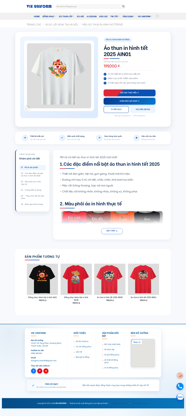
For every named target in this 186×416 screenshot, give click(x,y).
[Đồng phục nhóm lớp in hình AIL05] (76, 279)
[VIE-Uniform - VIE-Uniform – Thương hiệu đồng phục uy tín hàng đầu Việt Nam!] (39, 6)
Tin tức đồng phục (83, 346)
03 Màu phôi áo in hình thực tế (31, 183)
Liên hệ (79, 352)
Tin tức (114, 16)
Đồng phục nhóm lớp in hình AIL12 (42, 297)
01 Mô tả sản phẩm (29, 167)
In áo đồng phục (111, 367)
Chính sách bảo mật (119, 403)
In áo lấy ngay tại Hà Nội (61, 24)
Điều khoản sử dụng (140, 403)
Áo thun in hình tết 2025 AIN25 (110, 297)
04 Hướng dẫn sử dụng (31, 190)
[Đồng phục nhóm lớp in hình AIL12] (42, 279)
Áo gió (80, 16)
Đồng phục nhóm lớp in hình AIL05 (76, 298)
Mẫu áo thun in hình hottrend (102, 24)
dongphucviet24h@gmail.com (43, 360)
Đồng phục (48, 16)
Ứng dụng (128, 16)
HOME (37, 16)
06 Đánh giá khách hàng (32, 204)
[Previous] (27, 287)
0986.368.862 (36, 353)
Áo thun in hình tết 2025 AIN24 (143, 297)
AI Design (92, 16)
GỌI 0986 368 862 (143, 109)
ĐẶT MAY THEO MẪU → (129, 93)
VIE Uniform (144, 16)
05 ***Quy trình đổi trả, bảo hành (32, 197)
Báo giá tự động (82, 357)
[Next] (159, 287)
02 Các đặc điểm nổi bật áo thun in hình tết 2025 (32, 175)
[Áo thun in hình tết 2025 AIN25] (110, 279)
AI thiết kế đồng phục (111, 361)
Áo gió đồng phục (111, 354)
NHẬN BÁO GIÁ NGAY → (129, 101)
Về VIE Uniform (82, 341)
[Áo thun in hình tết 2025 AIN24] (143, 279)
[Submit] (123, 6)
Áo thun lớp (65, 16)
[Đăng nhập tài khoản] (157, 16)
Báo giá (103, 16)
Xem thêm (110, 231)
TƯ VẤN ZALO (116, 109)
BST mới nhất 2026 (112, 344)
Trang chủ (34, 24)
